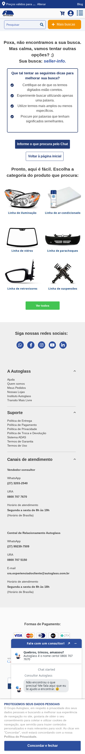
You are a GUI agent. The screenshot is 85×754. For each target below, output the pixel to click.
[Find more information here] (46, 695)
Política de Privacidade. (20, 736)
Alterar (41, 4)
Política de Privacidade (22, 429)
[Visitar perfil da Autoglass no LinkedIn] (63, 345)
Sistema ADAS (16, 437)
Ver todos (42, 305)
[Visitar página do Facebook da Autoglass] (30, 345)
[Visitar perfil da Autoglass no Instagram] (41, 345)
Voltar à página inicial (44, 156)
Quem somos (16, 383)
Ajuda (11, 379)
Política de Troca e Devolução (26, 433)
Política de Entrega (19, 420)
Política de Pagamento (22, 424)
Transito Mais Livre (19, 400)
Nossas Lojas (16, 392)
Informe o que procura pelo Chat (42, 144)
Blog (80, 4)
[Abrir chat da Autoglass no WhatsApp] (20, 345)
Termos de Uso (17, 445)
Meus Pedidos (16, 387)
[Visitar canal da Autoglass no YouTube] (52, 345)
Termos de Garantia (20, 441)
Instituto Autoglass (19, 396)
